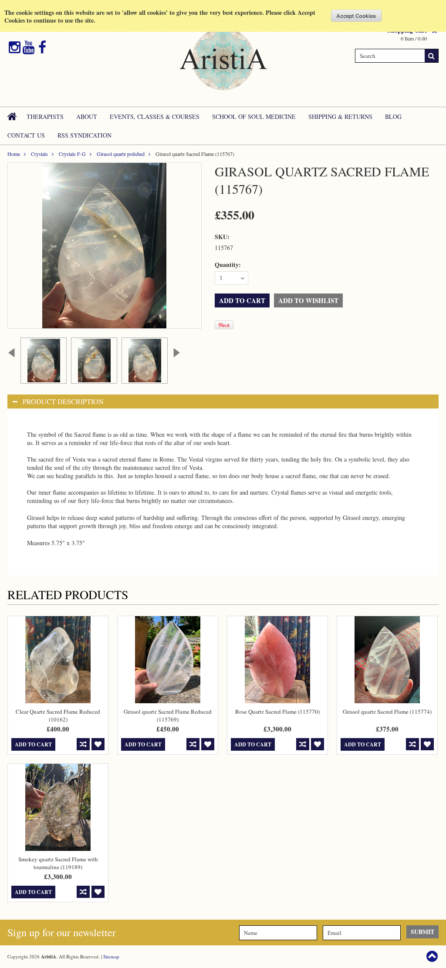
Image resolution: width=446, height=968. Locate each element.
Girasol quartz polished (121, 153)
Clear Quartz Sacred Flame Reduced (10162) (58, 715)
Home (13, 153)
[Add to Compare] (83, 744)
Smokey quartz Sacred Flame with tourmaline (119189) (58, 863)
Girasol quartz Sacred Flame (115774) (387, 711)
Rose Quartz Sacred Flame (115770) (277, 711)
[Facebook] (42, 47)
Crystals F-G (72, 153)
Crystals (39, 153)
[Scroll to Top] (432, 956)
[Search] (432, 56)
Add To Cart (33, 744)
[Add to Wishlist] (98, 744)
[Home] (12, 116)
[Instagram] (14, 47)
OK (356, 16)
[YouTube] (28, 47)
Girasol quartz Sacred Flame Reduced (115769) (168, 715)
